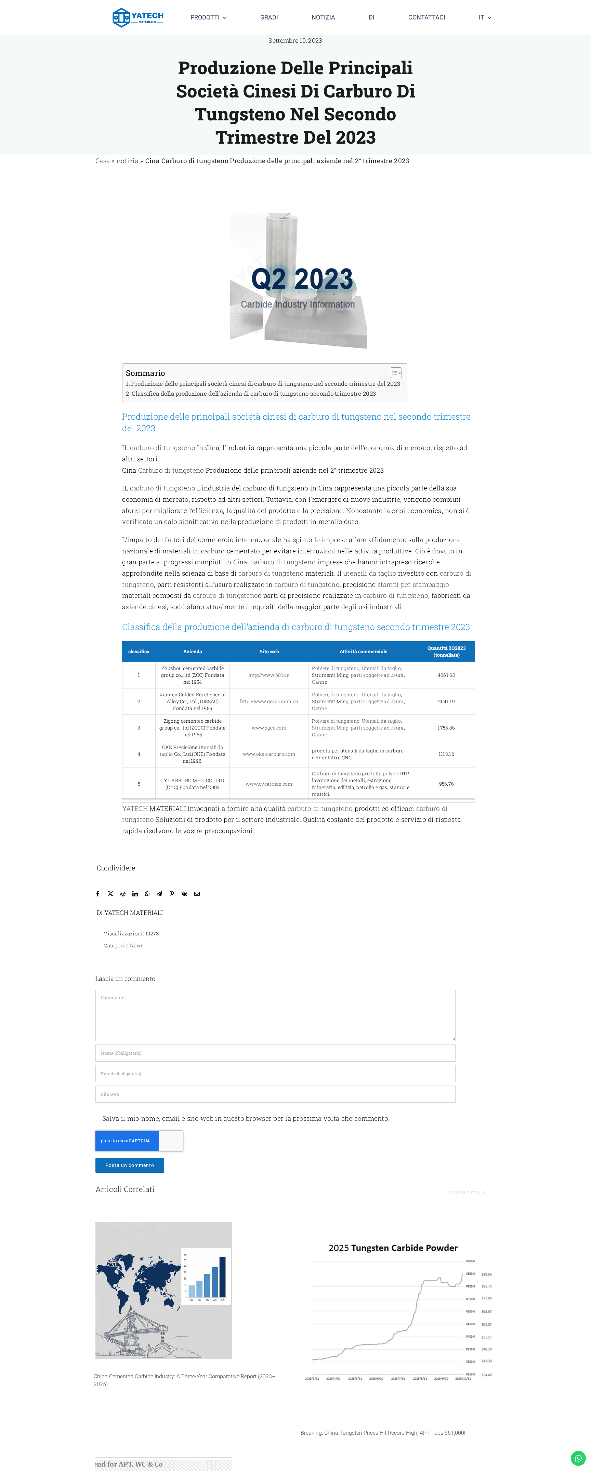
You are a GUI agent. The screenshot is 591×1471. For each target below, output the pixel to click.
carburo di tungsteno (162, 447)
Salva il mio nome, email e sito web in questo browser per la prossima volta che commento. (246, 1118)
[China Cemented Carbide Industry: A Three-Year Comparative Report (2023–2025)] (192, 1290)
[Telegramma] (159, 893)
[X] (110, 893)
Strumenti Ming (330, 727)
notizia (128, 160)
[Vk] (184, 893)
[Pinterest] (172, 893)
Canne (319, 682)
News (137, 945)
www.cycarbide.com (269, 783)
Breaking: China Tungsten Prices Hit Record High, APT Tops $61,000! (383, 1433)
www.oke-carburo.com (269, 754)
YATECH (135, 808)
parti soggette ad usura (377, 675)
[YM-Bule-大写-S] (138, 10)
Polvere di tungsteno (335, 668)
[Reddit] (123, 893)
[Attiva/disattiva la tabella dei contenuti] (392, 373)
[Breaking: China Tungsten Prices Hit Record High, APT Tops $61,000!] (399, 1318)
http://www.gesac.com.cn (269, 701)
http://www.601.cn (269, 675)
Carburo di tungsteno (194, 160)
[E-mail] (197, 893)
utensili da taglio (369, 573)
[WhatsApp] (147, 893)
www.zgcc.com (269, 727)
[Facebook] (98, 893)
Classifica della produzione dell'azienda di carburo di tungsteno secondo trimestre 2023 (254, 393)
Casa (102, 160)
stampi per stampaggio (413, 584)
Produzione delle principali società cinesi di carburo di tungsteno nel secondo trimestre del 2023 (265, 384)
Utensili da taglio (381, 668)
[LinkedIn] (135, 893)
